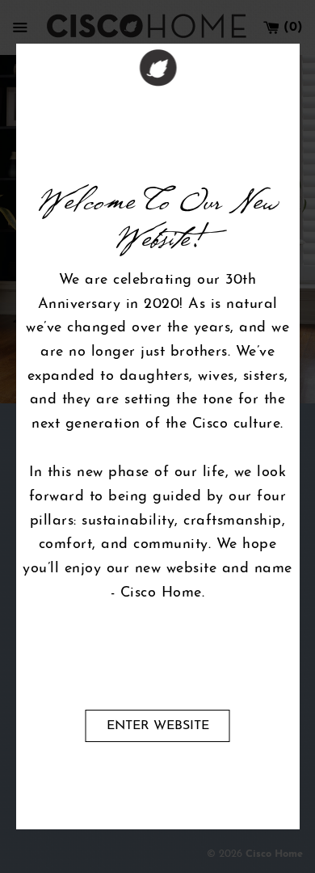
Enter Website (158, 725)
